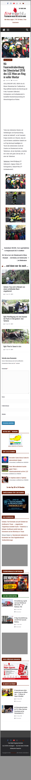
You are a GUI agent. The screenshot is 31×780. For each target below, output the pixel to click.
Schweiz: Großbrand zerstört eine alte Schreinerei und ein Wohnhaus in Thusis (13, 530)
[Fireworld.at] (4, 30)
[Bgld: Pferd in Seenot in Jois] (15, 330)
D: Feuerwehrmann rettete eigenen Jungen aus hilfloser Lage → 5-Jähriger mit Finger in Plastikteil (21, 693)
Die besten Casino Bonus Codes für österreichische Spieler (19, 459)
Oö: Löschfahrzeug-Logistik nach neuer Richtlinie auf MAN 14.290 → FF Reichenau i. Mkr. (20, 604)
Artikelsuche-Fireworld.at (15, 748)
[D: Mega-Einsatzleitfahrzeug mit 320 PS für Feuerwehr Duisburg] (7, 623)
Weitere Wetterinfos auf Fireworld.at (15, 446)
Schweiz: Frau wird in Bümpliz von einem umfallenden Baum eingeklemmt (14, 289)
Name (3, 397)
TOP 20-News (19, 19)
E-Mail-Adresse (5, 406)
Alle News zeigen (9, 19)
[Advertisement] (15, 555)
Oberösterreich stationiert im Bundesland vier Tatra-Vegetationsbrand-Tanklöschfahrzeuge (15, 537)
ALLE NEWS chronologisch (8, 746)
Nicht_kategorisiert (8, 60)
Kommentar (5, 368)
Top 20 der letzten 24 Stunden (22, 746)
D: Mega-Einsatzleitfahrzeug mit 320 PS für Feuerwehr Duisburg (20, 620)
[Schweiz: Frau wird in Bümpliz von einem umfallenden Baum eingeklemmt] (15, 271)
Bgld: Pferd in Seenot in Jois (12, 346)
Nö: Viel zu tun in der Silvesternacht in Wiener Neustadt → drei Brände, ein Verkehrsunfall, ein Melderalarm (14, 258)
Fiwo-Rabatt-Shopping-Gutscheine (15, 743)
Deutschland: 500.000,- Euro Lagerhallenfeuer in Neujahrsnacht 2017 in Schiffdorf (16, 249)
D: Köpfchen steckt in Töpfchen (17, 477)
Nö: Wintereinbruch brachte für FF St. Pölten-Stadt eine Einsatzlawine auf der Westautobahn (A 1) (20, 710)
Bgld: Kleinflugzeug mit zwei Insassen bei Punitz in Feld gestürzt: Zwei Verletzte (15, 318)
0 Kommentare (15, 80)
